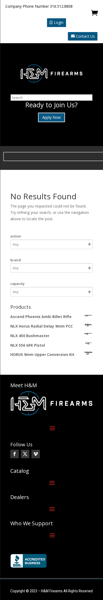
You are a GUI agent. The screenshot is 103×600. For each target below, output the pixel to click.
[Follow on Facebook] (14, 454)
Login (58, 22)
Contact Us (85, 36)
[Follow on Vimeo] (35, 454)
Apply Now (51, 117)
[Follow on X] (25, 454)
